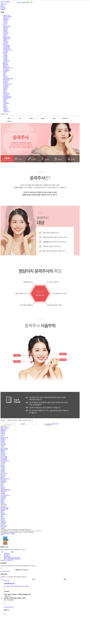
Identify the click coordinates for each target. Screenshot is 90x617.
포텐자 (4, 104)
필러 (4, 74)
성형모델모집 (6, 111)
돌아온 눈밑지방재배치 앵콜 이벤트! (12, 558)
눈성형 (4, 24)
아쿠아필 (5, 81)
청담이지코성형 (7, 37)
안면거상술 (5, 51)
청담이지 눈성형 (4, 437)
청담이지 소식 (4, 3)
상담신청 (57, 423)
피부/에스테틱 (6, 93)
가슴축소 (5, 59)
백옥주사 (5, 101)
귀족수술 (5, 88)
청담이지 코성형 (4, 448)
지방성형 (5, 52)
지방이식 (5, 53)
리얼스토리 (5, 108)
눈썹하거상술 (6, 48)
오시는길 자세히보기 (9, 607)
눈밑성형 (5, 31)
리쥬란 (4, 100)
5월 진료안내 (7, 554)
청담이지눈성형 (7, 26)
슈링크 (54, 118)
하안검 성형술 (6, 46)
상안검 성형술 (6, 45)
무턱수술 (5, 89)
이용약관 (13, 533)
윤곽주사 (5, 75)
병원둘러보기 (6, 19)
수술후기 (5, 110)
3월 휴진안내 (7, 556)
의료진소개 (5, 17)
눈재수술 (5, 34)
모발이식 (5, 92)
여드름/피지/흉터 (7, 97)
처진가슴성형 (6, 60)
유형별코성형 (6, 38)
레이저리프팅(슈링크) (8, 78)
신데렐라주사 (6, 103)
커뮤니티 (5, 106)
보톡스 (4, 73)
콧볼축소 (5, 40)
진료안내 (5, 20)
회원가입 (3, 6)
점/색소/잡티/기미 (7, 96)
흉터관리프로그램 (7, 67)
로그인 (2, 5)
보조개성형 (5, 86)
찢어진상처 (5, 68)
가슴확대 (5, 57)
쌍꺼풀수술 (5, 27)
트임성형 (5, 28)
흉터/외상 (5, 63)
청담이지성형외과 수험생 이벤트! (11, 557)
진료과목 (5, 22)
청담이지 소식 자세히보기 (7, 560)
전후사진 (5, 107)
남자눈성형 (5, 33)
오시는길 (5, 23)
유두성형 (5, 62)
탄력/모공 (5, 99)
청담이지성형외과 (7, 16)
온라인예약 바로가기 (5, 571)
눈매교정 (5, 30)
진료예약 (3, 9)
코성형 (4, 35)
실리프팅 (5, 77)
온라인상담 (3, 8)
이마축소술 (5, 85)
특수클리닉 (5, 82)
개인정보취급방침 (5, 533)
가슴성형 (5, 56)
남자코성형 (5, 42)
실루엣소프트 (6, 79)
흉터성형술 (5, 64)
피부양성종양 (6, 70)
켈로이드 (5, 66)
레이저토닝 (5, 95)
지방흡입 (5, 55)
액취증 (4, 90)
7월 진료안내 (7, 553)
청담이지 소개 (6, 15)
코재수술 (5, 41)
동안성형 (5, 44)
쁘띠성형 (5, 71)
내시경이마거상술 (7, 49)
